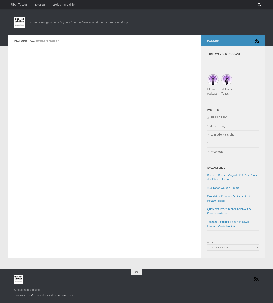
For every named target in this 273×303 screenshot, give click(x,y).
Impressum (40, 4)
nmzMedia (216, 151)
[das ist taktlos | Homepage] (19, 22)
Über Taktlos (19, 4)
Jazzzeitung (217, 126)
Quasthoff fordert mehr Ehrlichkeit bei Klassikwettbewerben (229, 211)
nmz (213, 143)
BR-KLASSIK (218, 117)
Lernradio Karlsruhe (222, 134)
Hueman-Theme (65, 295)
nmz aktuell (216, 167)
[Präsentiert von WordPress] (32, 295)
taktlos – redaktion (64, 4)
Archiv (211, 242)
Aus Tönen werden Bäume (223, 187)
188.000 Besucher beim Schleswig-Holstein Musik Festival (228, 224)
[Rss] (257, 40)
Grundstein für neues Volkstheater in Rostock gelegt (229, 198)
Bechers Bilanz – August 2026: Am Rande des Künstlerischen (232, 177)
